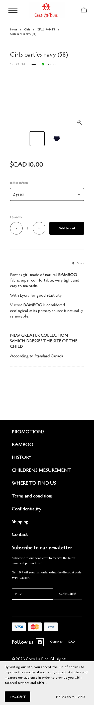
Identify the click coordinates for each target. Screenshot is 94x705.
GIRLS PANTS (46, 29)
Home (13, 29)
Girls (27, 29)
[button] (47, 194)
